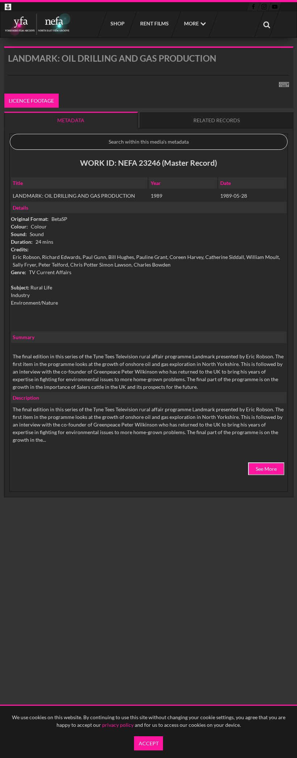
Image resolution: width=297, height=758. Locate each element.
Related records (216, 120)
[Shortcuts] (284, 83)
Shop (117, 23)
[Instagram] (264, 7)
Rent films (154, 23)
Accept (149, 743)
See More (266, 469)
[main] (148, 290)
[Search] (266, 24)
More (191, 23)
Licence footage (31, 101)
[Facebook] (253, 7)
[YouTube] (275, 7)
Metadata (70, 120)
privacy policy (118, 725)
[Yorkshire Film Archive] (37, 24)
